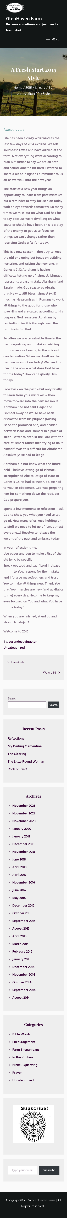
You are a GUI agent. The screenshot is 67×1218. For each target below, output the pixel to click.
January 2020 (21, 828)
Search (13, 698)
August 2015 (21, 928)
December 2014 (23, 967)
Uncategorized (14, 647)
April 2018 (19, 867)
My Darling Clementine (25, 746)
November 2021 (23, 813)
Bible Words (21, 1034)
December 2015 (23, 905)
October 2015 (21, 913)
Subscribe (49, 1170)
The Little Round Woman (26, 761)
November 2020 (24, 821)
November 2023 (23, 805)
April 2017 (19, 875)
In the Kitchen (22, 1057)
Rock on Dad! (17, 769)
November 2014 (23, 974)
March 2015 (20, 944)
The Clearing (17, 754)
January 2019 (21, 836)
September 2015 (23, 921)
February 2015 (22, 951)
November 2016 (23, 882)
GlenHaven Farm (24, 18)
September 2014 (24, 990)
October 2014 (21, 982)
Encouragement (23, 1042)
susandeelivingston (23, 641)
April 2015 (19, 936)
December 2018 (23, 844)
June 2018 (19, 859)
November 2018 (23, 852)
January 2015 (21, 959)
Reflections (16, 738)
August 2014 (21, 997)
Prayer (17, 1072)
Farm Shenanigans (26, 1049)
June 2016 (19, 890)
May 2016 (19, 898)
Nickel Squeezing (24, 1065)
